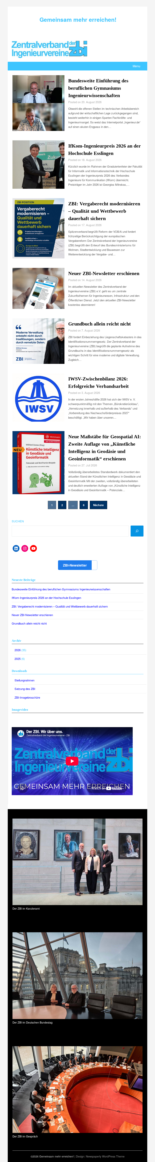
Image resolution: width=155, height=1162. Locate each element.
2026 (18, 650)
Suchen (18, 521)
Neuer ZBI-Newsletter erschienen (103, 273)
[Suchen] (137, 531)
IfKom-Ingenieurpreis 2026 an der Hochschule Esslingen (46, 598)
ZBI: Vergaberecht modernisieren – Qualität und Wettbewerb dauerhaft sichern (104, 211)
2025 (18, 659)
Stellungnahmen (24, 680)
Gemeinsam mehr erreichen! (78, 19)
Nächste (98, 505)
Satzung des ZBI (25, 689)
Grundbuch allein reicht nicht (99, 324)
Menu (136, 66)
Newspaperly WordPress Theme (105, 1156)
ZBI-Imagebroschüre (27, 697)
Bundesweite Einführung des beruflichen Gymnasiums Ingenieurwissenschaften (98, 88)
